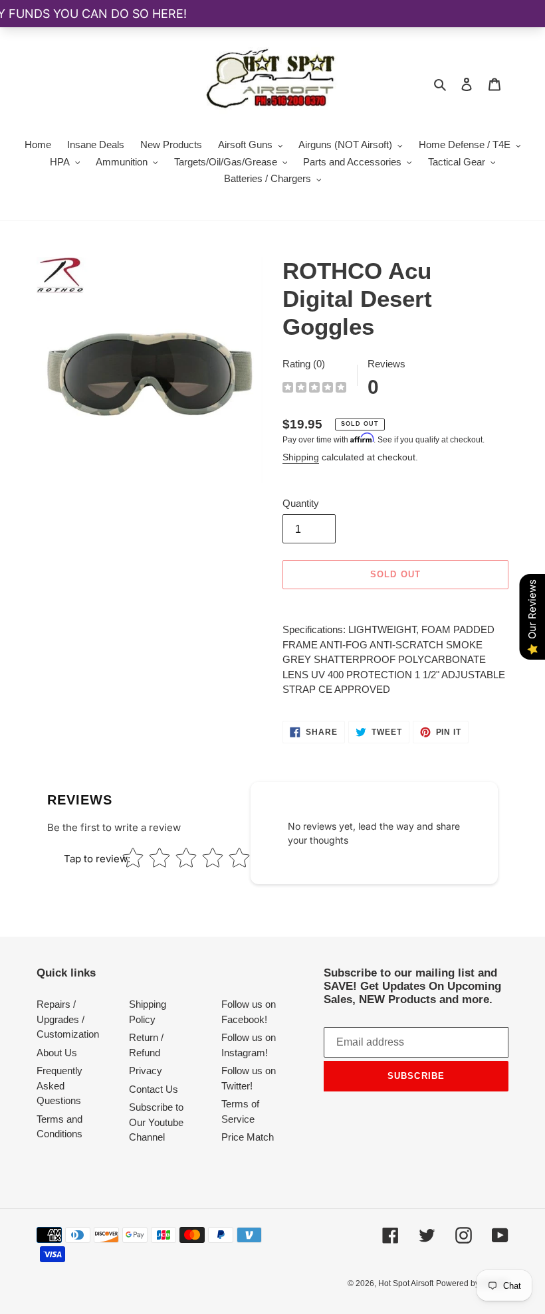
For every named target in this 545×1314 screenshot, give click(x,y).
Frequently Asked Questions (59, 1085)
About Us (57, 1052)
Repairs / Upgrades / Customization (68, 1019)
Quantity (300, 503)
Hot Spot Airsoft (405, 1283)
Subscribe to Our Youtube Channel (156, 1122)
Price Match (247, 1137)
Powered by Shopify (472, 1283)
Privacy (145, 1070)
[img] (314, 389)
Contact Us (153, 1089)
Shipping (300, 457)
